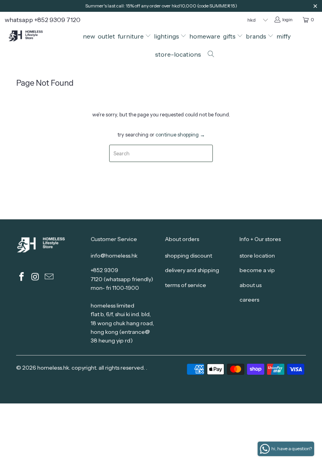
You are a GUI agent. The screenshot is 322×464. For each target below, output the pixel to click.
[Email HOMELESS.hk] (49, 277)
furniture (131, 36)
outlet (106, 36)
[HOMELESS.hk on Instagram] (36, 277)
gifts (230, 36)
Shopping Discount (188, 255)
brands (256, 36)
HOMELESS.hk (53, 367)
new (89, 36)
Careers (249, 299)
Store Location (257, 255)
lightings (167, 36)
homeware (204, 36)
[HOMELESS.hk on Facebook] (22, 277)
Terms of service (185, 285)
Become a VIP (257, 270)
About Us (251, 285)
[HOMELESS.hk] (29, 36)
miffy (283, 36)
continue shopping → (180, 134)
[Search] (211, 55)
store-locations (178, 54)
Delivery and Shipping (192, 270)
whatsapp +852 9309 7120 (42, 20)
